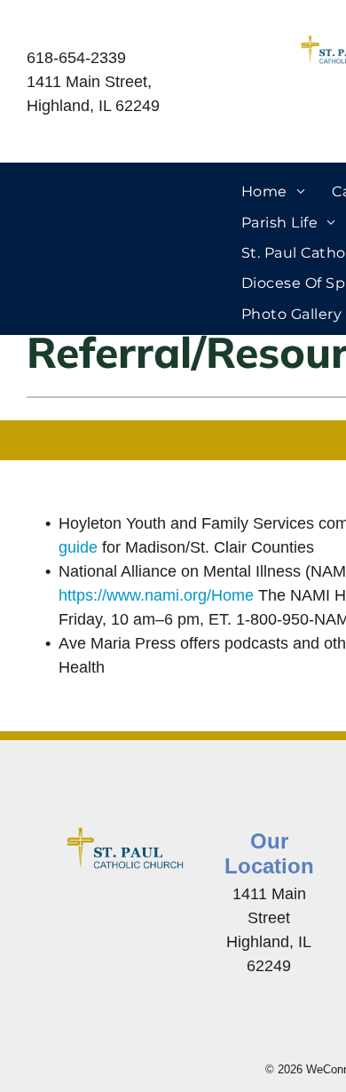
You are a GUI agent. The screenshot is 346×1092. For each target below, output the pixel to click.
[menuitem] (273, 192)
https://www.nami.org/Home (156, 595)
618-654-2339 (76, 58)
